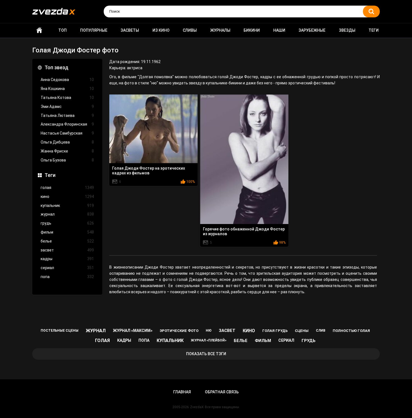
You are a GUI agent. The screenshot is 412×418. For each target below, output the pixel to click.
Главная (39, 30)
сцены (302, 331)
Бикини (252, 30)
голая (67, 187)
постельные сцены (59, 330)
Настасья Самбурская (67, 133)
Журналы (220, 30)
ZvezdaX (197, 407)
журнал (67, 214)
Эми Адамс (67, 106)
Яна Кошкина (67, 88)
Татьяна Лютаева (67, 115)
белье (67, 241)
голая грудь (275, 331)
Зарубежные (311, 30)
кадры (67, 259)
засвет (67, 250)
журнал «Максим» (132, 330)
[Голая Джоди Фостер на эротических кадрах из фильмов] (153, 128)
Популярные (93, 30)
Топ (62, 30)
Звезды (347, 30)
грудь (67, 223)
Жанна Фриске (67, 151)
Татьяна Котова (67, 97)
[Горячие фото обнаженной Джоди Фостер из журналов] (244, 159)
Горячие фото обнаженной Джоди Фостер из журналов (244, 231)
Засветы (130, 30)
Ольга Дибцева (67, 142)
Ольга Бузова (67, 160)
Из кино (161, 30)
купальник (67, 205)
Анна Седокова (67, 79)
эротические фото (179, 331)
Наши (279, 30)
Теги (374, 30)
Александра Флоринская (67, 124)
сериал (67, 267)
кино (67, 196)
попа (67, 276)
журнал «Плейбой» (208, 340)
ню (209, 330)
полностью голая (351, 331)
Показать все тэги (206, 354)
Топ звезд (56, 67)
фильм (67, 232)
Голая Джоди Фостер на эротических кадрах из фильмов (148, 170)
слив (320, 330)
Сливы (190, 30)
